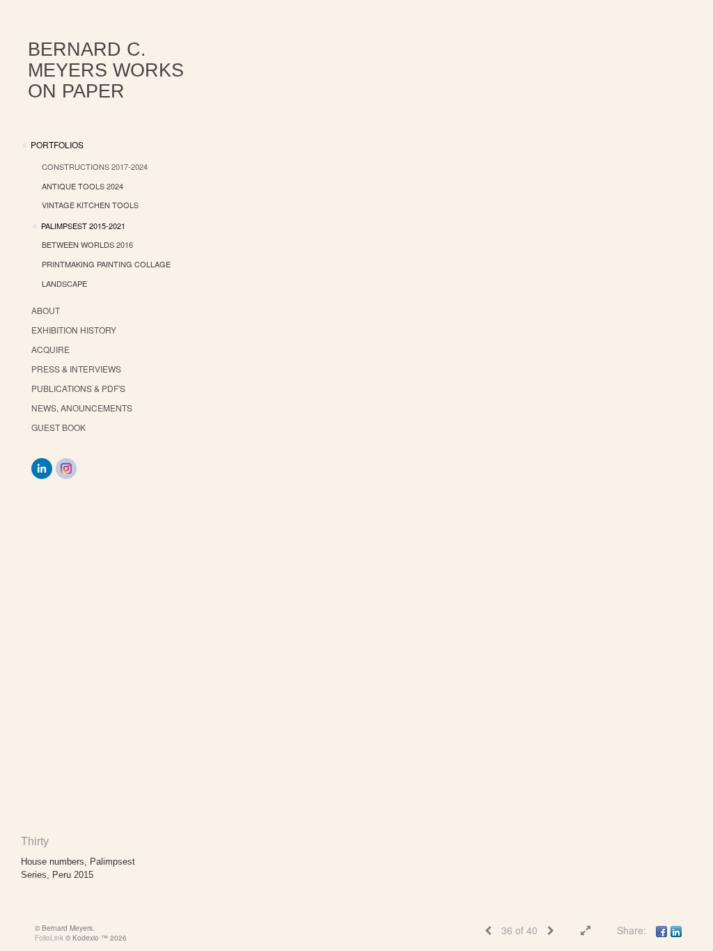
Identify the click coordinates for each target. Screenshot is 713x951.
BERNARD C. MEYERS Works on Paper (106, 70)
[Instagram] (66, 468)
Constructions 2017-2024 (95, 166)
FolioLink (49, 938)
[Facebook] (661, 930)
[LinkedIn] (41, 468)
